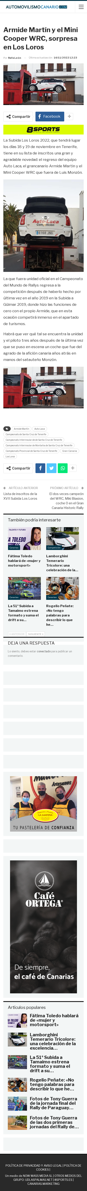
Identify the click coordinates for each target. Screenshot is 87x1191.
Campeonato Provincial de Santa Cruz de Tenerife (31, 451)
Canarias (14, 547)
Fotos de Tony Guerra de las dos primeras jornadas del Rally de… (54, 1122)
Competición (54, 547)
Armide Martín (21, 428)
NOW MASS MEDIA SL (37, 1175)
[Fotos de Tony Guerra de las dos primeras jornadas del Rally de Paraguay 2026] (17, 1123)
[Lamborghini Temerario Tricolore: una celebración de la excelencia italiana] (62, 538)
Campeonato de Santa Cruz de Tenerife (26, 434)
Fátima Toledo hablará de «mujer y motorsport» (54, 1020)
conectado (44, 651)
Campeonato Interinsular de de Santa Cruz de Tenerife (34, 440)
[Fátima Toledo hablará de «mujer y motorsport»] (24, 538)
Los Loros (10, 456)
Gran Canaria (69, 451)
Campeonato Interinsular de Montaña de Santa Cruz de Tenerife (39, 445)
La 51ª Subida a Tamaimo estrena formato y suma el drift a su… (50, 1064)
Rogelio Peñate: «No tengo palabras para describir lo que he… (52, 1084)
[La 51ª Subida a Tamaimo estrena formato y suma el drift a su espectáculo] (24, 588)
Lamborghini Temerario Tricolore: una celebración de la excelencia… (53, 1041)
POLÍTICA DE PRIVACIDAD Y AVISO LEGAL (34, 1165)
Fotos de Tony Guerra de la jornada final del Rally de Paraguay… (53, 1103)
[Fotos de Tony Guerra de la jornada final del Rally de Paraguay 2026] (17, 1104)
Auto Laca (39, 428)
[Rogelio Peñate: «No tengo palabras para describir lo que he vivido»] (62, 588)
